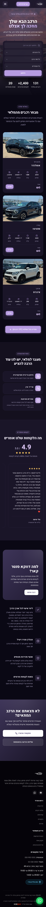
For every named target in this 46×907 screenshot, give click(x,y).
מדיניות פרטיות (38, 845)
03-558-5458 (33, 862)
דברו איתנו (31, 592)
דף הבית (40, 806)
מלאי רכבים (39, 810)
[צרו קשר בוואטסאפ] (39, 900)
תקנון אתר (39, 840)
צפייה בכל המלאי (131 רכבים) (25, 329)
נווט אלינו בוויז (33, 882)
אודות (41, 823)
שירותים (40, 815)
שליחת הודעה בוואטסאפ (23, 742)
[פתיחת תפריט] (5, 4)
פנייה (10, 186)
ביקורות (40, 819)
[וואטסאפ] (34, 792)
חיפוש (23, 73)
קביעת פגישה (23, 4)
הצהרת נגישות (38, 836)
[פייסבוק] (40, 792)
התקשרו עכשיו (24, 733)
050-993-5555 (30, 857)
